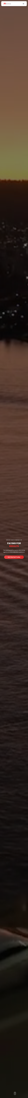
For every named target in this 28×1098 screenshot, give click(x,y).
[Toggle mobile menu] (23, 3)
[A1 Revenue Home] (7, 3)
